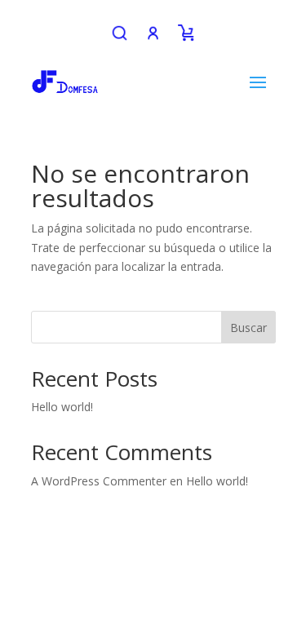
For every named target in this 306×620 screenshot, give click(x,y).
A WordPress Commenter (98, 481)
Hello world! (62, 406)
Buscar (248, 327)
